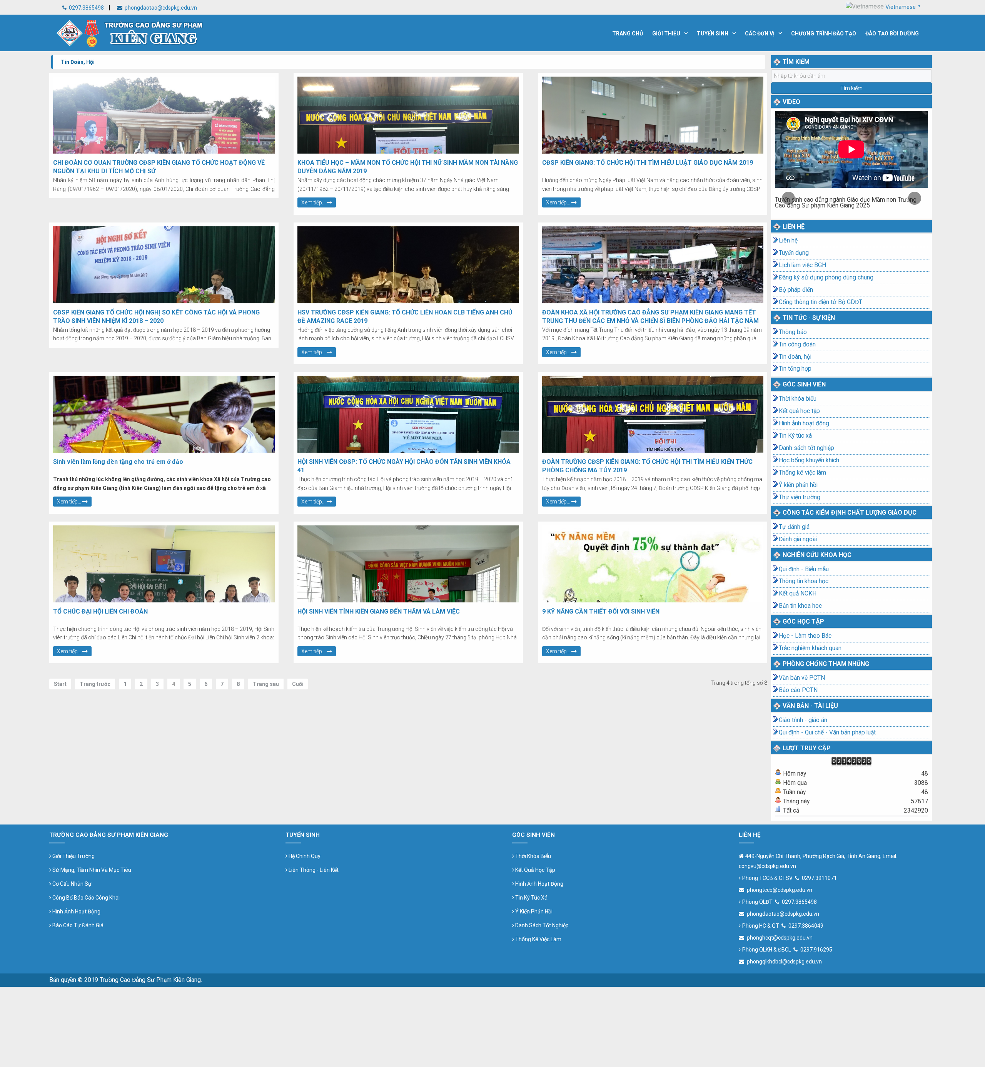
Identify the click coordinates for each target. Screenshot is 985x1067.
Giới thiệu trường (73, 856)
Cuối (298, 684)
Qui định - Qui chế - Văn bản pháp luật (827, 732)
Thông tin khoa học (803, 581)
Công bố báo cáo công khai (85, 898)
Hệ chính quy (304, 856)
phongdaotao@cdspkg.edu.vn (160, 7)
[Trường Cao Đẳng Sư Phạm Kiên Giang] (130, 32)
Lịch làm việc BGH (802, 265)
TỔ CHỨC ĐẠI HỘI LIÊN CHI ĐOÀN (100, 611)
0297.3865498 (86, 7)
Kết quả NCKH (797, 593)
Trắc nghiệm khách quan (810, 648)
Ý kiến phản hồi (798, 485)
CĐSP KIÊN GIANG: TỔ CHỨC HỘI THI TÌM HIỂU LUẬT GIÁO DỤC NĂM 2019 (647, 162)
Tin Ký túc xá (795, 435)
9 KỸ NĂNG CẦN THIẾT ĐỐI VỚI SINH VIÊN (600, 611)
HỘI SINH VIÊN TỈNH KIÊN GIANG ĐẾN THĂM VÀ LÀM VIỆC (378, 611)
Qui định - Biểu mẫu (804, 569)
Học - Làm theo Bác (805, 635)
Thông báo (793, 332)
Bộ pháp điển (796, 289)
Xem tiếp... (314, 202)
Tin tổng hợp (795, 368)
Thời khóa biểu (797, 398)
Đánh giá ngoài (798, 539)
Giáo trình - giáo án (803, 720)
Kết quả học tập (799, 411)
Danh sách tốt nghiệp (806, 448)
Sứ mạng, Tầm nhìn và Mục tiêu (91, 870)
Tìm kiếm (851, 88)
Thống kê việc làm (802, 472)
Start (60, 684)
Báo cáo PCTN (798, 690)
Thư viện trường (799, 497)
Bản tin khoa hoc (800, 605)
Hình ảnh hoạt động (804, 423)
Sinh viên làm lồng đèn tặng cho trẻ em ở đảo (118, 461)
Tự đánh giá (794, 526)
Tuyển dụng (794, 252)
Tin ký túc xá (531, 898)
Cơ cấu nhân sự (71, 884)
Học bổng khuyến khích (809, 460)
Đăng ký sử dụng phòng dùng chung (826, 277)
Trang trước (95, 684)
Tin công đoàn (797, 344)
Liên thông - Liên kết (313, 870)
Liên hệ (788, 240)
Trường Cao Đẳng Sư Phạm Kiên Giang (150, 980)
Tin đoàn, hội (795, 356)
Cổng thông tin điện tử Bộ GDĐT (820, 302)
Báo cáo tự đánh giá (77, 925)
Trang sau (266, 684)
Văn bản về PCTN (802, 677)
